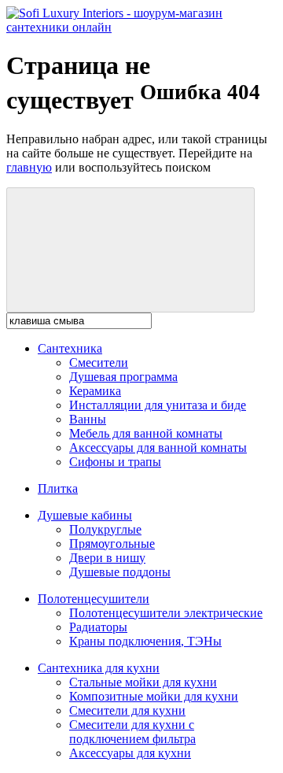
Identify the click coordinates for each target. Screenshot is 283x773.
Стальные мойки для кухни (143, 682)
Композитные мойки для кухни (153, 696)
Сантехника (70, 348)
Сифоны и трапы (115, 461)
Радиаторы (98, 627)
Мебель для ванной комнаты (145, 433)
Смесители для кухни (127, 710)
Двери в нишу (107, 557)
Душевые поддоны (120, 572)
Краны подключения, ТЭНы (145, 641)
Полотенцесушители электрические (166, 613)
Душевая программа (123, 376)
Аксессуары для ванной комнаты (158, 447)
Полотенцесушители (93, 598)
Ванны (87, 419)
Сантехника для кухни (99, 668)
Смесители (98, 362)
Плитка (58, 488)
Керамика (95, 391)
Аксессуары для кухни (130, 753)
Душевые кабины (85, 515)
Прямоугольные (112, 543)
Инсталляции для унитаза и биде (157, 405)
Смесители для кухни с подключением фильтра (132, 731)
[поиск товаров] (130, 250)
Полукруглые (105, 529)
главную (29, 167)
